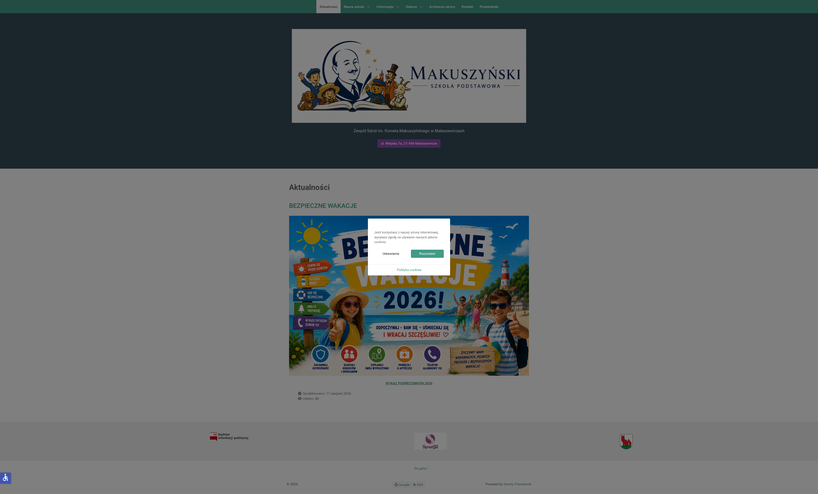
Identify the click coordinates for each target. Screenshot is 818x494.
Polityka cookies (409, 270)
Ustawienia (391, 254)
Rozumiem (427, 254)
